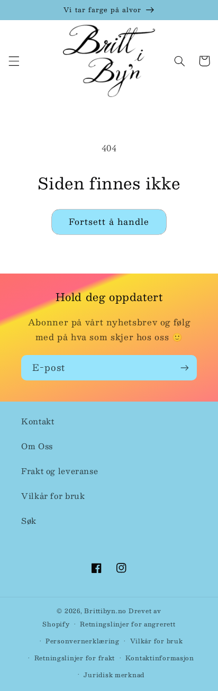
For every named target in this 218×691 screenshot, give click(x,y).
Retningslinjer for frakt (74, 658)
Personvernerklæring (83, 641)
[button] (14, 61)
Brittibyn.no (105, 611)
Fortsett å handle (109, 221)
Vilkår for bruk (53, 495)
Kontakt (37, 421)
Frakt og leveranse (59, 471)
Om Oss (37, 446)
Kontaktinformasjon (159, 658)
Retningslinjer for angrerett (128, 624)
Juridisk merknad (114, 675)
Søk (29, 520)
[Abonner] (184, 367)
